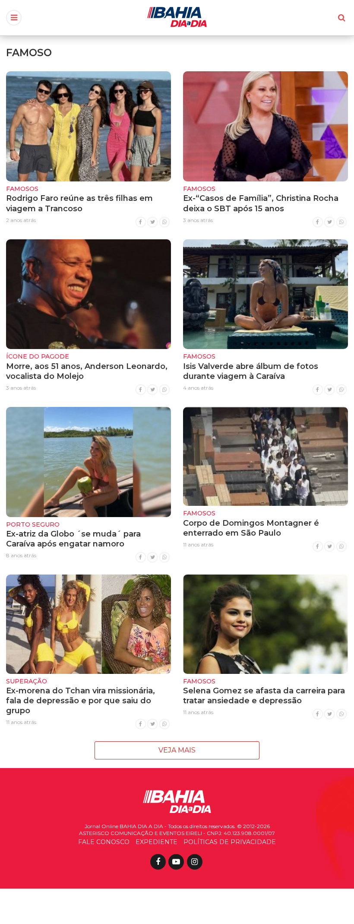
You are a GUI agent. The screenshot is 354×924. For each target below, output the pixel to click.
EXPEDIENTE (156, 842)
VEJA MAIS (177, 750)
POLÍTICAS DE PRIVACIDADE (229, 842)
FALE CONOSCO (104, 842)
